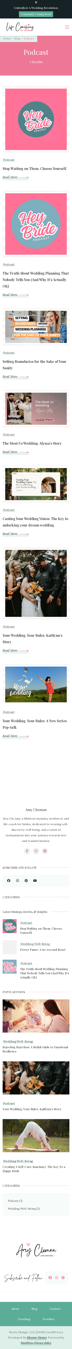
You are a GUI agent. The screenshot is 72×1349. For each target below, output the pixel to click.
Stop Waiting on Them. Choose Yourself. (35, 168)
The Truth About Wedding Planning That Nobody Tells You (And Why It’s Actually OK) (36, 279)
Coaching (24, 1319)
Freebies (48, 1319)
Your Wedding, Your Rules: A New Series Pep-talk (35, 724)
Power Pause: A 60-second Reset (42, 949)
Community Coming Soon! (36, 14)
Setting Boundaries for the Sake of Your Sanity (34, 364)
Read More (10, 177)
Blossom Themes (37, 1337)
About (15, 1308)
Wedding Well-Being (35, 944)
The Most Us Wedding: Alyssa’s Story (32, 443)
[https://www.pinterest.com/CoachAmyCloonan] (63, 1277)
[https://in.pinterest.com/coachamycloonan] (26, 881)
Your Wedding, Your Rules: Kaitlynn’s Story (33, 638)
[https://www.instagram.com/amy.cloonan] (17, 881)
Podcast (9, 160)
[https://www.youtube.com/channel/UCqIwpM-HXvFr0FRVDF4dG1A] (34, 881)
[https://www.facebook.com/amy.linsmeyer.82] (8, 881)
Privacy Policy (42, 1343)
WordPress (27, 1343)
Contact (55, 1308)
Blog (34, 1308)
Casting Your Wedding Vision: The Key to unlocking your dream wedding (35, 521)
